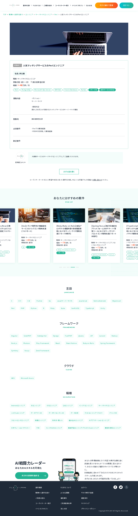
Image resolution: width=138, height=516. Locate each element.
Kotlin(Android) (100, 301)
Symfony (14, 351)
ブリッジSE (113, 413)
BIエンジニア (35, 405)
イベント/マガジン (77, 5)
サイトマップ (85, 503)
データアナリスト (36, 413)
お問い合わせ (97, 180)
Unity (102, 308)
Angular (14, 336)
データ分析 (74, 413)
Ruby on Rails (88, 343)
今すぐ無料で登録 (87, 493)
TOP (4, 14)
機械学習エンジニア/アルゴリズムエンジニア (83, 428)
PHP (22, 308)
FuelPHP (68, 336)
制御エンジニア (40, 420)
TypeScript (90, 308)
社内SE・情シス (57, 420)
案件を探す (26, 5)
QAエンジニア (68, 405)
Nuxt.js (14, 343)
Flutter (39, 301)
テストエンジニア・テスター (94, 413)
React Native (71, 343)
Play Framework (42, 343)
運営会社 (84, 498)
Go (50, 301)
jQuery (81, 336)
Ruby (52, 308)
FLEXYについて (66, 487)
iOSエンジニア (52, 405)
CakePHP (27, 336)
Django (56, 336)
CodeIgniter (42, 336)
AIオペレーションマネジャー (20, 428)
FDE (38, 428)
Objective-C (116, 301)
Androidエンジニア (18, 405)
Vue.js (27, 351)
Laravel (102, 336)
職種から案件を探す (16, 14)
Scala (63, 308)
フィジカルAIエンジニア (54, 428)
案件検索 (39, 487)
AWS (12, 378)
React (58, 343)
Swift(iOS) (75, 308)
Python (34, 308)
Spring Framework (107, 343)
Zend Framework (42, 351)
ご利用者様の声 (66, 503)
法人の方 (89, 5)
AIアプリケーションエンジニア (99, 420)
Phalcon (26, 343)
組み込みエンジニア (76, 420)
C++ (20, 301)
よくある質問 (65, 493)
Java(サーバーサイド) (64, 301)
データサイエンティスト (56, 413)
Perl (56, 14)
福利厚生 (64, 498)
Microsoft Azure (27, 378)
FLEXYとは (36, 5)
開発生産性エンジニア (112, 428)
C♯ (29, 301)
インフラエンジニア (85, 405)
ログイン (84, 487)
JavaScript (83, 301)
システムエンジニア (17, 413)
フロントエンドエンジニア (20, 420)
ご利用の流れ (48, 5)
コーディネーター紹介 (62, 5)
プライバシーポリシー (88, 509)
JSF (91, 336)
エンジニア (29, 14)
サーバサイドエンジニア (44, 14)
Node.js (114, 336)
